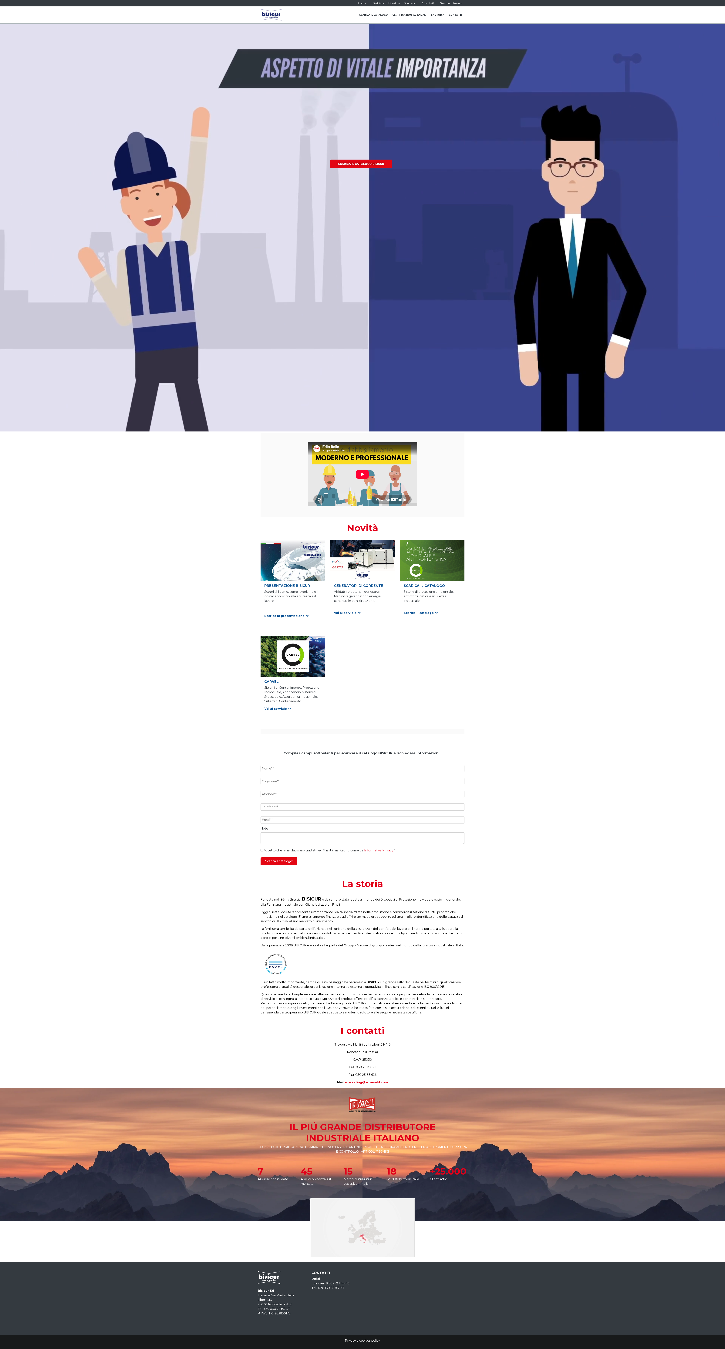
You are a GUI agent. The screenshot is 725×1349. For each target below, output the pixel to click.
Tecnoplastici (428, 3)
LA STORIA (437, 14)
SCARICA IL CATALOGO (373, 14)
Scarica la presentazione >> (286, 616)
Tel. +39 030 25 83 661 (274, 1309)
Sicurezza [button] (409, 3)
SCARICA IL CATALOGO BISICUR (361, 164)
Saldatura (378, 3)
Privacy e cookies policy (362, 1340)
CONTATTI (455, 14)
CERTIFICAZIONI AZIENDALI (409, 14)
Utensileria (394, 3)
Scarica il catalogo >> (421, 613)
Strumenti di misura (451, 3)
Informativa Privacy (378, 850)
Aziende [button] (362, 3)
